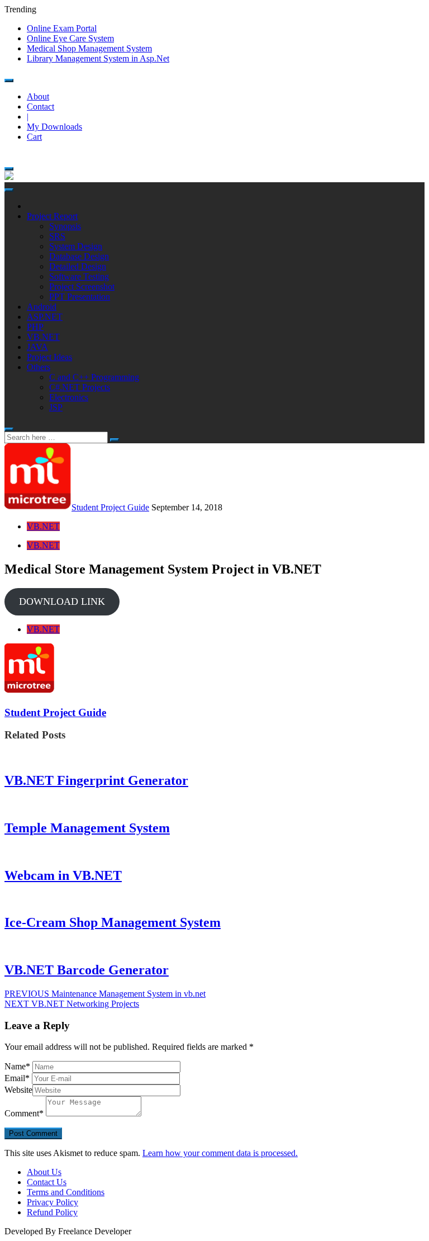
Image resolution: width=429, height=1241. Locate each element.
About (38, 96)
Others (38, 367)
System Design (75, 246)
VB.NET (43, 337)
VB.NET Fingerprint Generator (96, 780)
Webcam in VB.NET (63, 875)
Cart (34, 136)
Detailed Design (77, 266)
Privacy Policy (52, 1202)
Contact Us (46, 1182)
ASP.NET (45, 316)
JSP (56, 407)
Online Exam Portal (62, 28)
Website (18, 1090)
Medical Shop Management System (89, 48)
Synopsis (65, 226)
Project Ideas (49, 357)
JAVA (37, 347)
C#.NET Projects (79, 387)
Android (41, 306)
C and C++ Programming (94, 377)
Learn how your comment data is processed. (220, 1153)
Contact (40, 106)
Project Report (52, 216)
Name (17, 1066)
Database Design (79, 256)
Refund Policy (52, 1212)
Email (17, 1078)
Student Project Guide (110, 507)
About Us (44, 1172)
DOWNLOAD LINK (62, 601)
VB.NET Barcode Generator (86, 970)
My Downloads (54, 126)
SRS (57, 236)
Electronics (68, 397)
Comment (24, 1113)
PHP (35, 326)
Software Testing (79, 276)
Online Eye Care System (70, 38)
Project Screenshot (82, 286)
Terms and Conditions (65, 1192)
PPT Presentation (79, 296)
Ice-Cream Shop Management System (112, 922)
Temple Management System (87, 828)
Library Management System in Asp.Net (98, 58)
